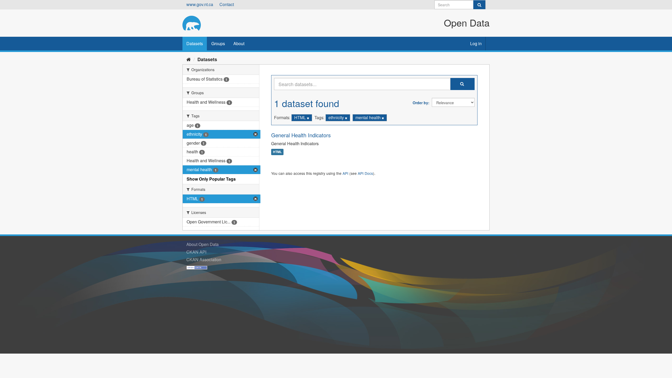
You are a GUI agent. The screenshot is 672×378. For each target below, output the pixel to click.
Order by (420, 102)
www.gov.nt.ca (199, 4)
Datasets (194, 43)
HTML (277, 152)
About (238, 43)
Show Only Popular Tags (211, 179)
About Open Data (202, 244)
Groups (218, 43)
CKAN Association (203, 259)
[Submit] (479, 4)
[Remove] (308, 118)
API (345, 173)
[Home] (188, 59)
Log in (476, 43)
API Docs (365, 173)
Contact (226, 4)
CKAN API (196, 252)
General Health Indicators (301, 135)
